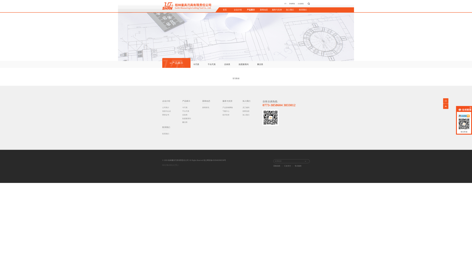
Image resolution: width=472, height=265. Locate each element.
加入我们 (290, 10)
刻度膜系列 (244, 64)
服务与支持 (277, 10)
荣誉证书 (165, 115)
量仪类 (260, 64)
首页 (225, 10)
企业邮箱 (301, 4)
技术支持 (225, 115)
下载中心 (225, 111)
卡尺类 (196, 64)
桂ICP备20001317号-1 (170, 165)
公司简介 (165, 107)
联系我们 (303, 10)
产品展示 (251, 10)
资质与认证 (166, 111)
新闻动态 (264, 10)
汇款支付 (287, 166)
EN (285, 4)
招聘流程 (246, 111)
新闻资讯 (205, 107)
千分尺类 (212, 64)
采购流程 (277, 166)
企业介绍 (238, 10)
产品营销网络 (227, 107)
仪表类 (227, 64)
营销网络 (292, 4)
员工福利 (246, 107)
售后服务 (298, 166)
